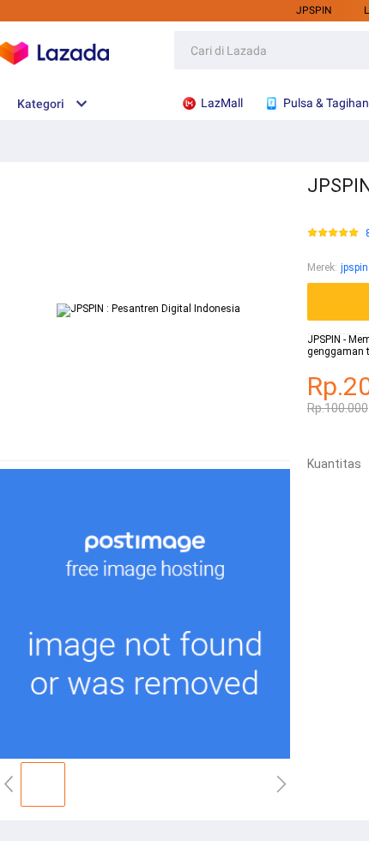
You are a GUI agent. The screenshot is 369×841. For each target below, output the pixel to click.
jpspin (314, 10)
